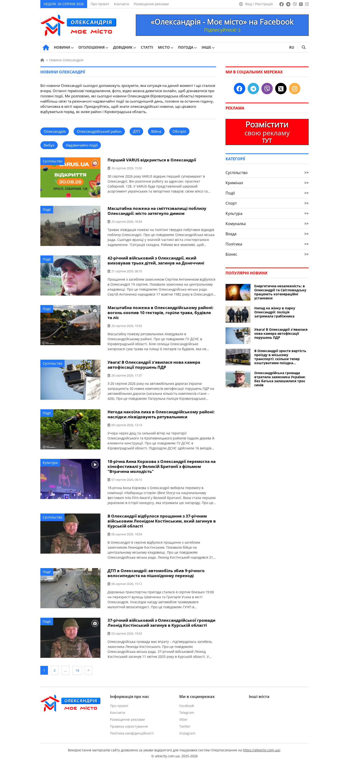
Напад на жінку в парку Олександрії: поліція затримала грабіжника (274, 312)
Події (47, 209)
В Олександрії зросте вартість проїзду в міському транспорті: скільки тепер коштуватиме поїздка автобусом (280, 357)
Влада (267, 233)
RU (291, 47)
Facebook (186, 705)
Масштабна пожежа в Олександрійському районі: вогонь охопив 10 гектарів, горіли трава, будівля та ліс (160, 312)
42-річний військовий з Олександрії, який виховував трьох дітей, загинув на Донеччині (156, 260)
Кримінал (267, 182)
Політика (267, 244)
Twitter (184, 726)
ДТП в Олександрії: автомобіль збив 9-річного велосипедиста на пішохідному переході (156, 573)
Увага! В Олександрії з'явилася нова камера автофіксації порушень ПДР (154, 364)
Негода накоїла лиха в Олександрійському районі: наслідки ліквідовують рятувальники (161, 414)
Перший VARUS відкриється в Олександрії (152, 160)
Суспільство (52, 161)
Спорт (267, 203)
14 (77, 670)
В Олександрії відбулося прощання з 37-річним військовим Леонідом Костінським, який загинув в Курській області (162, 521)
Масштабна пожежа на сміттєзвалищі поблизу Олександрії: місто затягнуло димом (157, 211)
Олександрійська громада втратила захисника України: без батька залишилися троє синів (280, 379)
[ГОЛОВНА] (46, 47)
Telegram (186, 712)
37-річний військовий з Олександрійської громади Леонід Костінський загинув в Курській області (161, 622)
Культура (50, 462)
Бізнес (267, 254)
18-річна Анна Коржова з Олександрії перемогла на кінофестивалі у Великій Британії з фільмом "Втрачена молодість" (162, 466)
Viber (183, 719)
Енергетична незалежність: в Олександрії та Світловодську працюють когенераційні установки (280, 292)
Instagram (187, 733)
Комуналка (267, 223)
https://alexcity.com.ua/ (261, 750)
